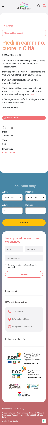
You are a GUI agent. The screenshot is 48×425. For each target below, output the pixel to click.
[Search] (38, 5)
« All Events (7, 26)
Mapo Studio (13, 421)
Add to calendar (13, 118)
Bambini (29, 205)
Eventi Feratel (8, 152)
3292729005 (17, 312)
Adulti (5, 205)
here (32, 94)
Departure (29, 192)
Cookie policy (19, 409)
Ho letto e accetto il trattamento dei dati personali (22, 266)
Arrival (5, 192)
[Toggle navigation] (4, 6)
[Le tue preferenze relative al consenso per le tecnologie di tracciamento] (44, 421)
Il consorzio (11, 291)
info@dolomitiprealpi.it (22, 326)
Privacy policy (7, 409)
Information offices (20, 319)
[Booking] (44, 5)
